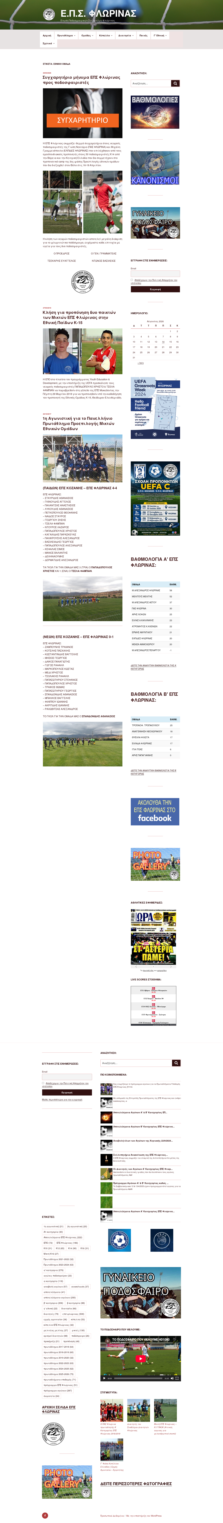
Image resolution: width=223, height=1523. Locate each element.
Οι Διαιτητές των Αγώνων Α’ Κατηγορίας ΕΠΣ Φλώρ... (143, 1168)
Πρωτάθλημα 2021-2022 (59, 1259)
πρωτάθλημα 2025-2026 (59, 1374)
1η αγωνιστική (53, 1226)
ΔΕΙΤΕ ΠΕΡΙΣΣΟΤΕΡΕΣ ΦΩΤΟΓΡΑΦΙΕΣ (136, 1483)
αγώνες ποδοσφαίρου (58, 1275)
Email (133, 268)
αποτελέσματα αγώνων (60, 1297)
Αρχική (47, 35)
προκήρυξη (51, 1341)
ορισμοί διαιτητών (56, 1335)
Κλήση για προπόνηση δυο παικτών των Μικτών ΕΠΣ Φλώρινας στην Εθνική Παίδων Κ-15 (79, 317)
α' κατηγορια (54, 1270)
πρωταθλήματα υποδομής (60, 1379)
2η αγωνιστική (77, 1226)
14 (163, 341)
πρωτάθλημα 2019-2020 (59, 1357)
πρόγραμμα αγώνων (58, 1390)
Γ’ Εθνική (159, 35)
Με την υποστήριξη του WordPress (144, 1515)
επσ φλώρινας (73, 1313)
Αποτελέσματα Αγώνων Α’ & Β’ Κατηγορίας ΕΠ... (140, 1112)
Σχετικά (47, 43)
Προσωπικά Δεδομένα (112, 1515)
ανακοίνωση (80, 1286)
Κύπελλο (104, 35)
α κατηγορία (53, 1281)
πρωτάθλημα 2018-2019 (59, 1352)
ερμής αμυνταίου (55, 1319)
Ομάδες (86, 35)
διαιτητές (51, 1313)
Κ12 (60, 1248)
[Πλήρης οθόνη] (177, 1378)
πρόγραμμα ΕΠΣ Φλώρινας (61, 1385)
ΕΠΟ (48, 1242)
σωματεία (51, 1395)
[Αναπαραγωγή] (104, 1378)
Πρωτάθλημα (65, 35)
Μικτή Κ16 (51, 1253)
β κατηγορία (76, 1302)
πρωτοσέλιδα (148, 970)
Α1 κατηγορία (53, 1231)
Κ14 (72, 1248)
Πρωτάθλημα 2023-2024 (59, 1264)
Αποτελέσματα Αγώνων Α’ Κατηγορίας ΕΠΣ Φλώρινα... (144, 1211)
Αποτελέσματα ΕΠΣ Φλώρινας (63, 1237)
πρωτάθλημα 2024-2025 (59, 1368)
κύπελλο (78, 1319)
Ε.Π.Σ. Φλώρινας (98, 12)
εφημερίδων (162, 970)
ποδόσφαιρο (80, 1335)
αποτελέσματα (54, 1292)
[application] (140, 1358)
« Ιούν (141, 362)
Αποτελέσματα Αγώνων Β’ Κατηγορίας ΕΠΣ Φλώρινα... (144, 1126)
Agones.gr (165, 1025)
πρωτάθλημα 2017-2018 (59, 1346)
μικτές (78, 1330)
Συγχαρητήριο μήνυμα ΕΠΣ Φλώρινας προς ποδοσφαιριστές (81, 79)
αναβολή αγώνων (55, 1286)
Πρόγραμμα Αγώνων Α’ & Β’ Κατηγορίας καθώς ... (141, 1183)
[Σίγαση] (172, 1378)
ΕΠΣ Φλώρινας (67, 1242)
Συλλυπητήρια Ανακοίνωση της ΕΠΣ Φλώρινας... (140, 1154)
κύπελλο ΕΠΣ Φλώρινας (59, 1324)
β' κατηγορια (53, 1302)
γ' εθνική (50, 1308)
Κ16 (85, 1248)
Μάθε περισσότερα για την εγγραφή (62, 1099)
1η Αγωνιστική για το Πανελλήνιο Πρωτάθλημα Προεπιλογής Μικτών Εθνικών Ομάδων (78, 423)
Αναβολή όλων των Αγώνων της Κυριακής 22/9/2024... (143, 1140)
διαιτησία (68, 1308)
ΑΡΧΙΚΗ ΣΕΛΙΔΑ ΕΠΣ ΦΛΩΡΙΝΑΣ (59, 1409)
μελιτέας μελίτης (56, 1330)
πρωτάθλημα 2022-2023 (59, 1363)
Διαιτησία (124, 35)
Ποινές (143, 35)
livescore (173, 1025)
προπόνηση (71, 1341)
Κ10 (48, 1248)
